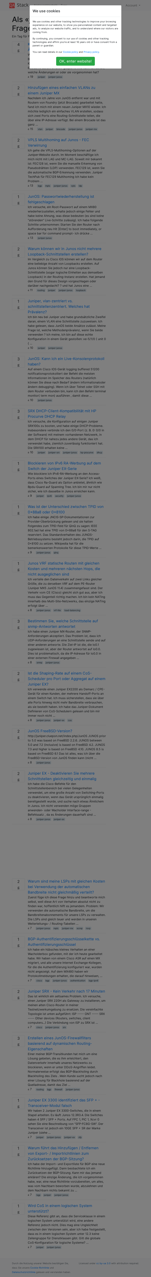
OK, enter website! (75, 61)
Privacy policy (91, 52)
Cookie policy (70, 52)
